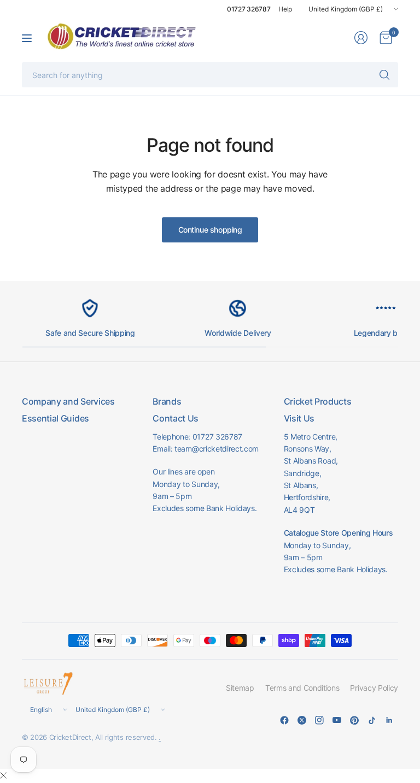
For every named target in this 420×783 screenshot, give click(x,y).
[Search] (384, 74)
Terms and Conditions (302, 687)
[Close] (3, 775)
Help (285, 9)
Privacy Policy (374, 687)
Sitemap (240, 687)
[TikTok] (372, 720)
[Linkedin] (389, 720)
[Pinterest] (354, 720)
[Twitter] (302, 720)
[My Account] (361, 37)
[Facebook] (284, 720)
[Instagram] (319, 720)
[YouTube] (337, 720)
